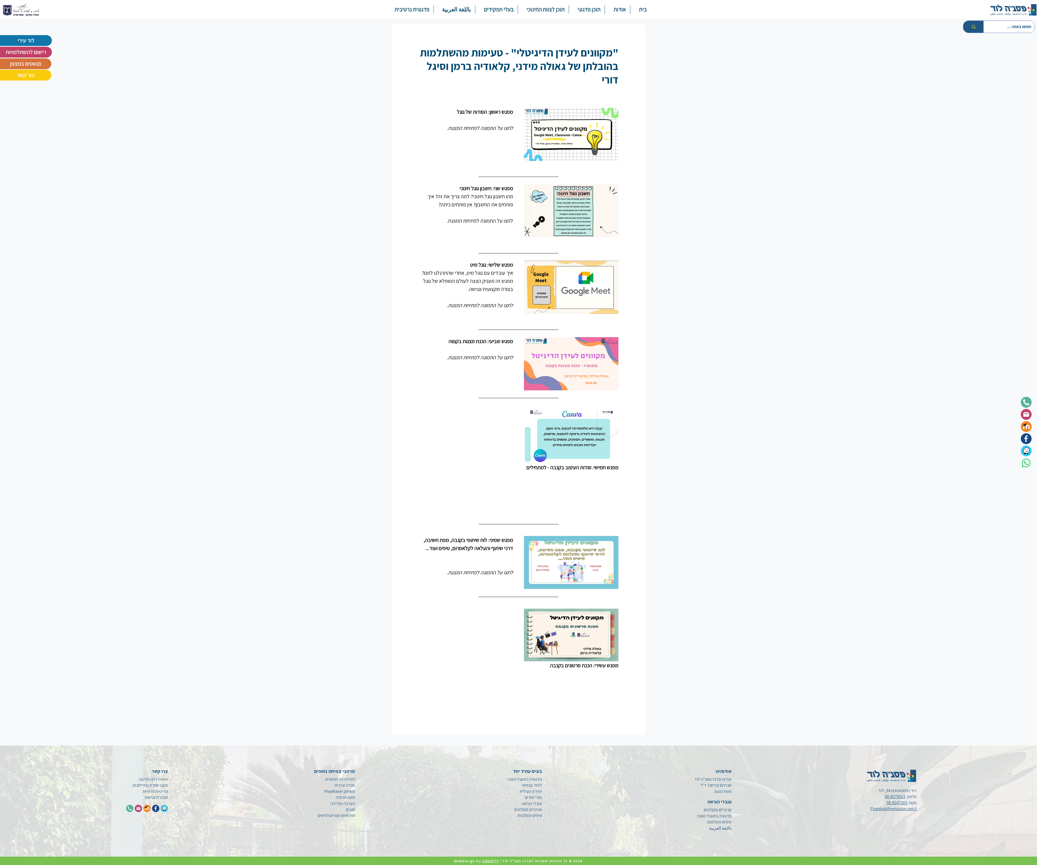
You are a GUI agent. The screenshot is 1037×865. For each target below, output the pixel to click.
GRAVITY (490, 861)
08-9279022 (895, 796)
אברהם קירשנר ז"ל (716, 785)
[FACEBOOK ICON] (155, 808)
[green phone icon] (1026, 402)
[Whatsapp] (1026, 463)
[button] (587, 9)
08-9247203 (897, 803)
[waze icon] (1026, 450)
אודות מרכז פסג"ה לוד (713, 779)
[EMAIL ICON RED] (138, 808)
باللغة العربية (720, 828)
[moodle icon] (1026, 426)
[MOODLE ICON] (147, 808)
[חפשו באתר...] (973, 27)
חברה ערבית (345, 785)
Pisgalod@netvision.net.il (893, 809)
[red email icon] (1026, 414)
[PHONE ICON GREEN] (129, 808)
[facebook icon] (1026, 438)
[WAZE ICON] (164, 808)
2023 (578, 861)
